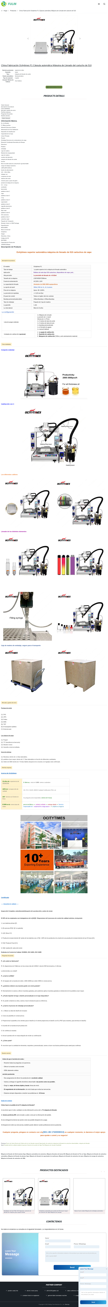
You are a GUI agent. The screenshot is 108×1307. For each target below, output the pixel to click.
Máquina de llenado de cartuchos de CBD (13, 1158)
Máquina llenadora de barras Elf (56, 1154)
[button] (98, 4)
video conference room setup (75, 1290)
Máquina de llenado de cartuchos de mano (71, 1156)
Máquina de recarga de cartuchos (94, 1156)
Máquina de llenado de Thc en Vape (76, 1154)
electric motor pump (32, 1290)
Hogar (5, 10)
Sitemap (67, 1304)
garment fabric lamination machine (57, 1295)
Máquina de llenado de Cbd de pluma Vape (13, 1154)
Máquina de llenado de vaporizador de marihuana (44, 1156)
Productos (13, 10)
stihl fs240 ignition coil (52, 1290)
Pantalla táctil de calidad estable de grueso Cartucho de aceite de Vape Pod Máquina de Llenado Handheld (32, 1145)
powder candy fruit (13, 1290)
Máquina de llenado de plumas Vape (18, 1156)
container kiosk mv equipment (30, 1295)
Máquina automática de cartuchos (36, 1154)
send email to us (55, 87)
